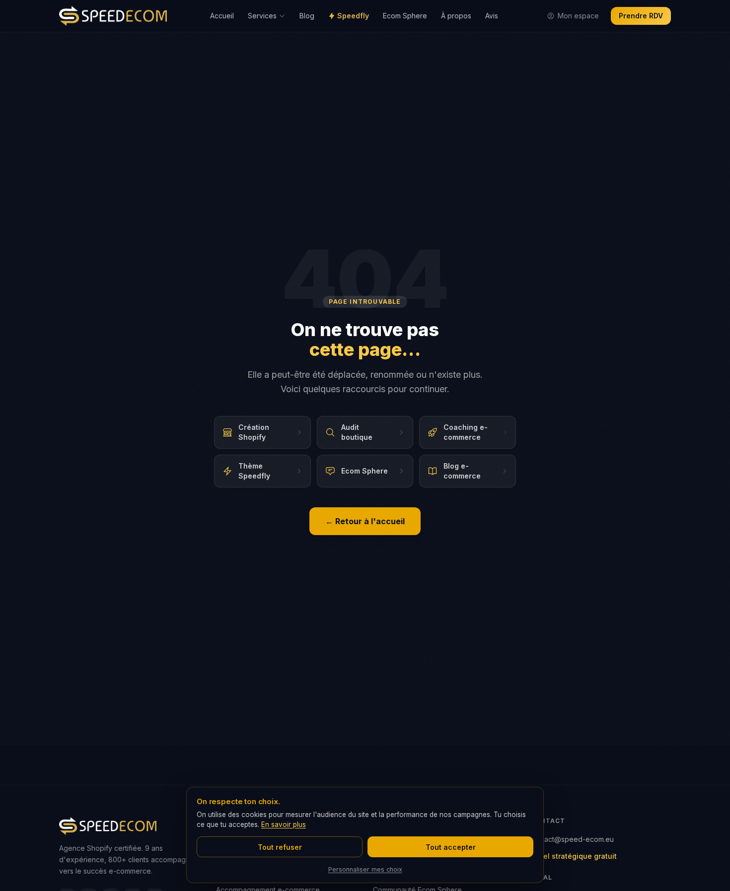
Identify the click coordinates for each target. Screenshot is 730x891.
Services (262, 15)
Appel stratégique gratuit (573, 856)
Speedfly (353, 15)
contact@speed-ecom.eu (572, 839)
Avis (491, 15)
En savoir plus (283, 824)
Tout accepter (451, 847)
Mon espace (578, 15)
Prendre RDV (641, 15)
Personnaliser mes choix (365, 869)
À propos (456, 15)
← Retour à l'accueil (365, 521)
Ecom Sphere (405, 15)
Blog (306, 15)
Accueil (222, 15)
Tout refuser (280, 847)
